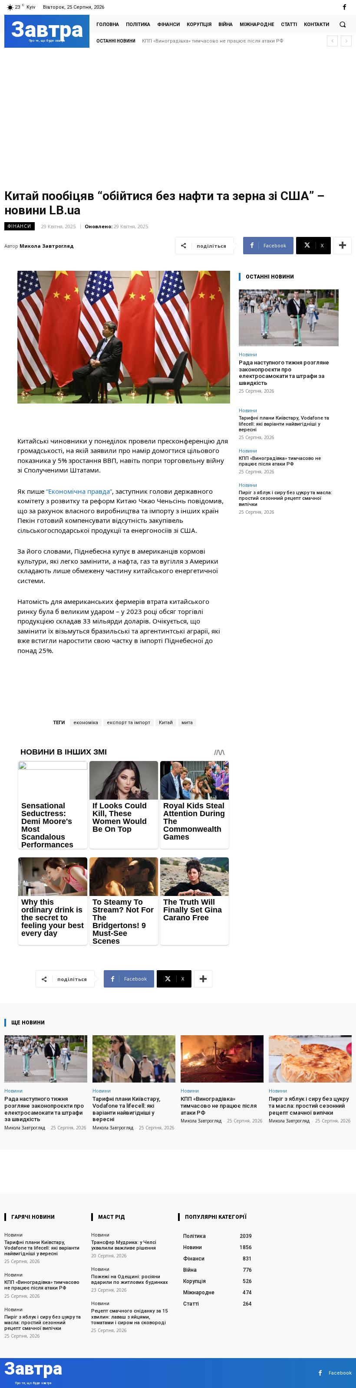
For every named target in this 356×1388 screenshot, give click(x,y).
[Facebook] (344, 7)
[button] (342, 24)
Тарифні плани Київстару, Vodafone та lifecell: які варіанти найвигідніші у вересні (284, 423)
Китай (166, 722)
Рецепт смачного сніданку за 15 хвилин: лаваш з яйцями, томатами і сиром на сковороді (129, 1316)
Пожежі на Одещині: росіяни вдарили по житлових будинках (129, 1279)
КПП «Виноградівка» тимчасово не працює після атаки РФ (280, 461)
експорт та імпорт (128, 722)
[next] (346, 41)
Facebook (340, 1373)
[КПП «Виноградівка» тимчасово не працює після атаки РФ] (222, 1059)
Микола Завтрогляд (47, 246)
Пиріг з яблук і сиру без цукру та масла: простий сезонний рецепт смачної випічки (285, 498)
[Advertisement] (178, 120)
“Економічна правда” (79, 491)
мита (187, 722)
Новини (248, 354)
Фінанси (19, 226)
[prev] (332, 41)
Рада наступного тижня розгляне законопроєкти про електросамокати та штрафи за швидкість (284, 372)
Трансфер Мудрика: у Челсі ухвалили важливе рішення (123, 1245)
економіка (85, 722)
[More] (342, 245)
